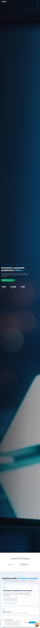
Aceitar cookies (32, 622)
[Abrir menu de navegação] (38, 2)
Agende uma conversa (7, 280)
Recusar (25, 622)
